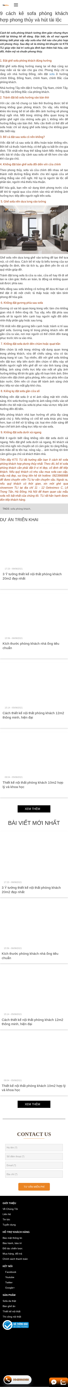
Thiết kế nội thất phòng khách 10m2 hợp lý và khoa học (33, 785)
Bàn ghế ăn (9, 1306)
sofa (52, 74)
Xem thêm (33, 809)
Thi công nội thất (12, 1316)
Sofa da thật (9, 1301)
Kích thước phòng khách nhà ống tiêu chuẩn (31, 646)
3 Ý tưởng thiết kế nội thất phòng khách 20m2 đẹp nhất (32, 576)
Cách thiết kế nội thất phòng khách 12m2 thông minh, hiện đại (33, 715)
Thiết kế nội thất (11, 1311)
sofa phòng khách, (20, 508)
